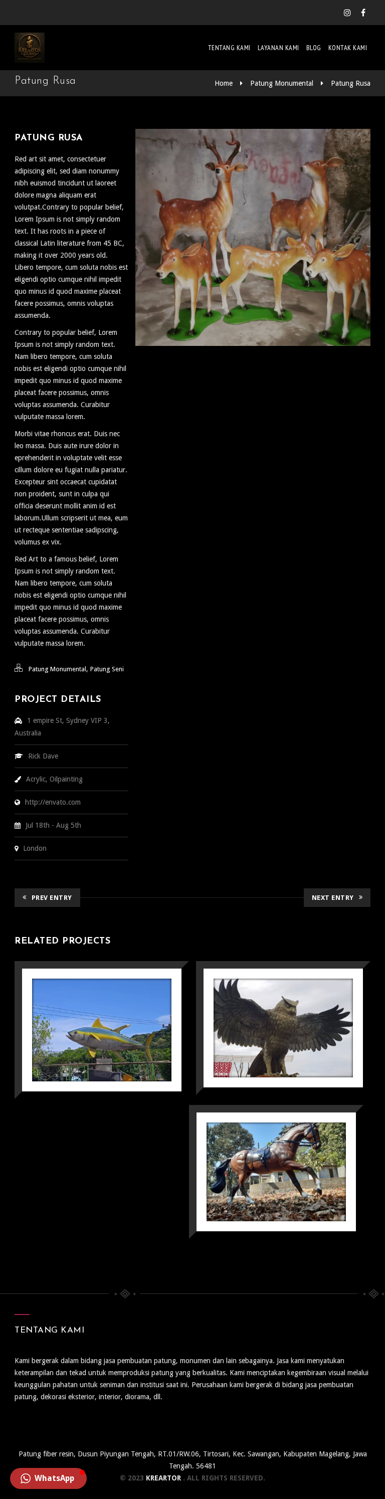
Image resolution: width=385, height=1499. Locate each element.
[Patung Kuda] (276, 1172)
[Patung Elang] (283, 1028)
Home (224, 83)
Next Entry (333, 897)
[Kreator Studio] (30, 47)
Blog (313, 47)
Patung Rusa (350, 83)
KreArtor (164, 1478)
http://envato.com (53, 802)
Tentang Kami (229, 47)
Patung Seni (107, 669)
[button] (48, 1478)
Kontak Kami (347, 47)
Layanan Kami (278, 47)
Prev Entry (52, 897)
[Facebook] (363, 12)
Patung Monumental (281, 83)
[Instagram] (347, 12)
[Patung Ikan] (102, 1030)
